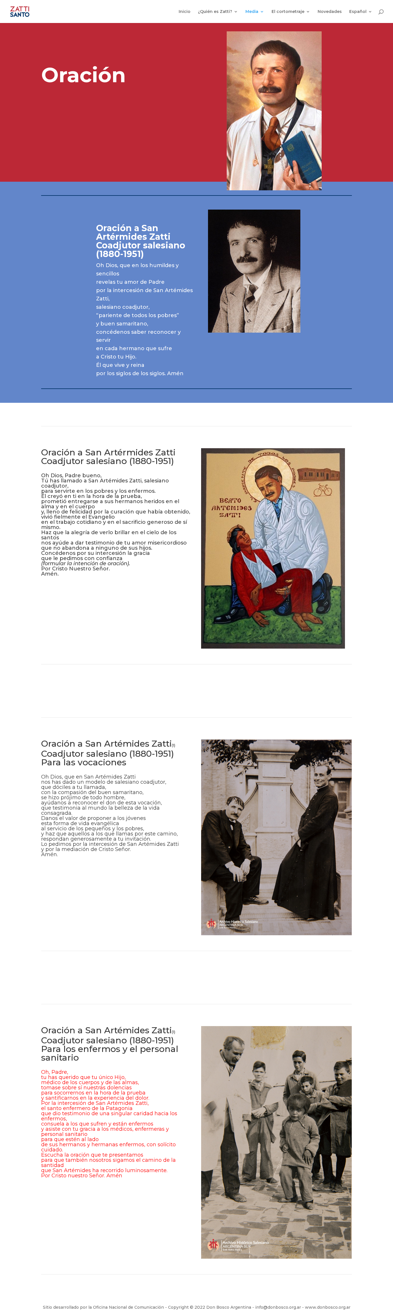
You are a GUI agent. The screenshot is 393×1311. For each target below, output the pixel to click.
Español (358, 11)
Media (251, 11)
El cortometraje (288, 11)
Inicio (184, 11)
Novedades (330, 11)
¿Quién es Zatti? (215, 11)
